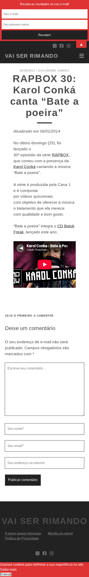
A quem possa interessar (23, 533)
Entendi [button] (5, 574)
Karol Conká (24, 167)
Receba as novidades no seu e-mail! (44, 4)
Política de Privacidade (22, 538)
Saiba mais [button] (8, 569)
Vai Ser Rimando (31, 56)
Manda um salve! (60, 533)
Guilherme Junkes (53, 70)
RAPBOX (60, 155)
